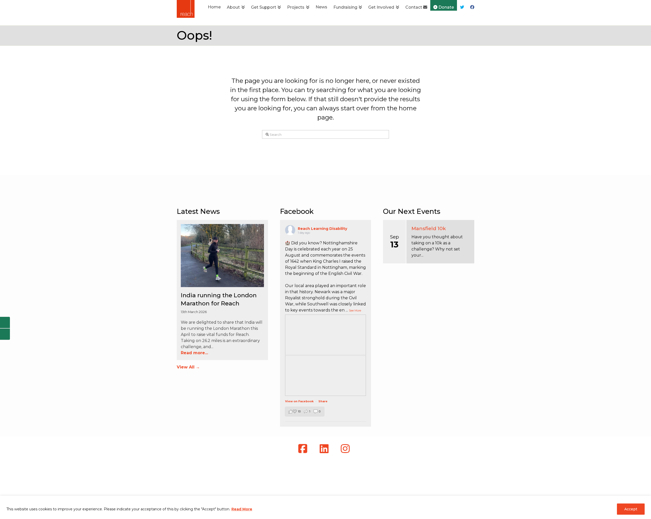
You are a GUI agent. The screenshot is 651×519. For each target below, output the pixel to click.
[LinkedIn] (325, 448)
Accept (630, 509)
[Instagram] (346, 448)
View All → (188, 367)
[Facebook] (304, 448)
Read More (241, 509)
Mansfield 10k (428, 228)
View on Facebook (299, 401)
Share (323, 401)
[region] (325, 507)
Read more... (194, 352)
